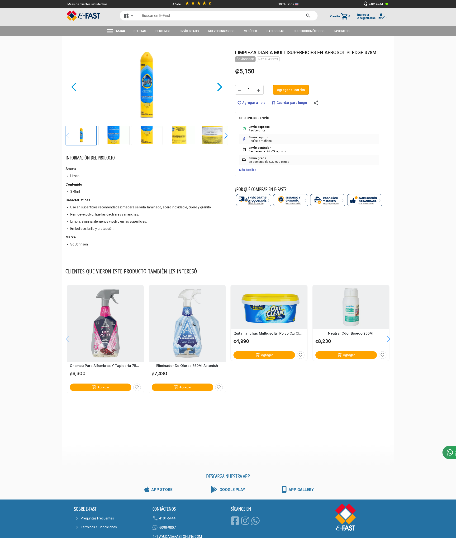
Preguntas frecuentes (97, 518)
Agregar (100, 387)
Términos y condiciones (99, 527)
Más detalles (247, 170)
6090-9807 (167, 527)
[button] (222, 135)
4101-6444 (167, 518)
